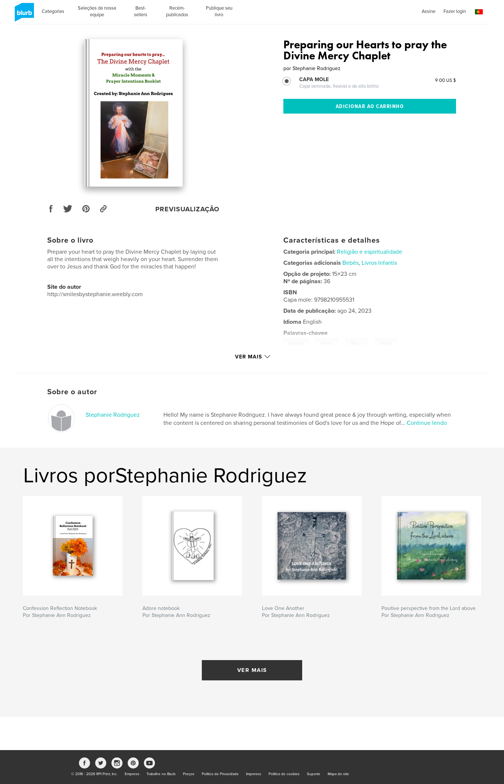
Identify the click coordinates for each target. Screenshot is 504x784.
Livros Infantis (379, 263)
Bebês (350, 263)
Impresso (253, 774)
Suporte (313, 774)
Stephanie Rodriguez (113, 415)
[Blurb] (23, 15)
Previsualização (187, 209)
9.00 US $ (445, 80)
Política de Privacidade (220, 774)
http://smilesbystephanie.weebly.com (95, 294)
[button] (478, 12)
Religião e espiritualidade (369, 252)
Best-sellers (140, 11)
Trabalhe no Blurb (161, 774)
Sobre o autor (72, 392)
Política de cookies (284, 774)
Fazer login (454, 11)
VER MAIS (252, 670)
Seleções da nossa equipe (97, 11)
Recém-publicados (177, 11)
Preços (188, 774)
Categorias (53, 11)
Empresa (132, 774)
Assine (428, 11)
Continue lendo (427, 423)
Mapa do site (338, 774)
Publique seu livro (219, 11)
